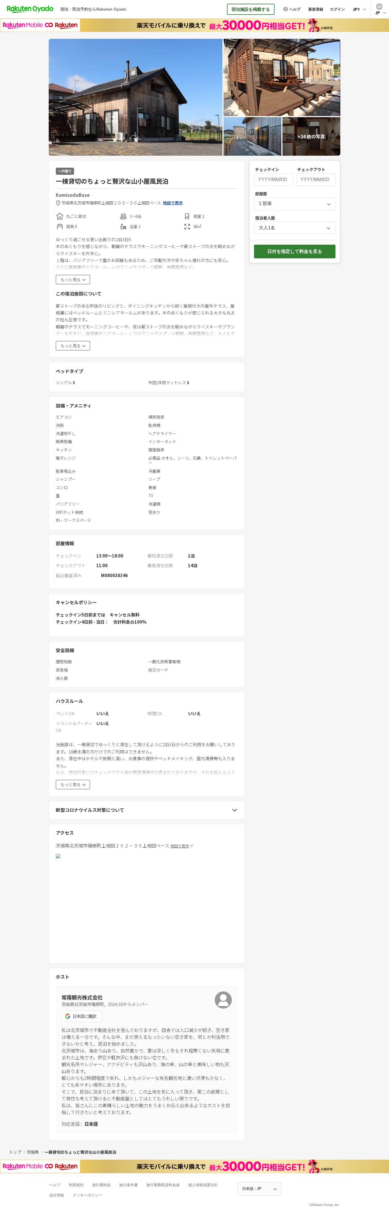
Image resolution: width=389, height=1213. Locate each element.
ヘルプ (54, 1185)
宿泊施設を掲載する (251, 9)
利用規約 (76, 1185)
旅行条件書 (128, 1185)
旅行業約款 (101, 1185)
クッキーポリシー (87, 1195)
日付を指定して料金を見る (294, 251)
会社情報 (56, 1195)
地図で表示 (173, 203)
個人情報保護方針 (203, 1185)
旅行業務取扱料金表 (163, 1185)
